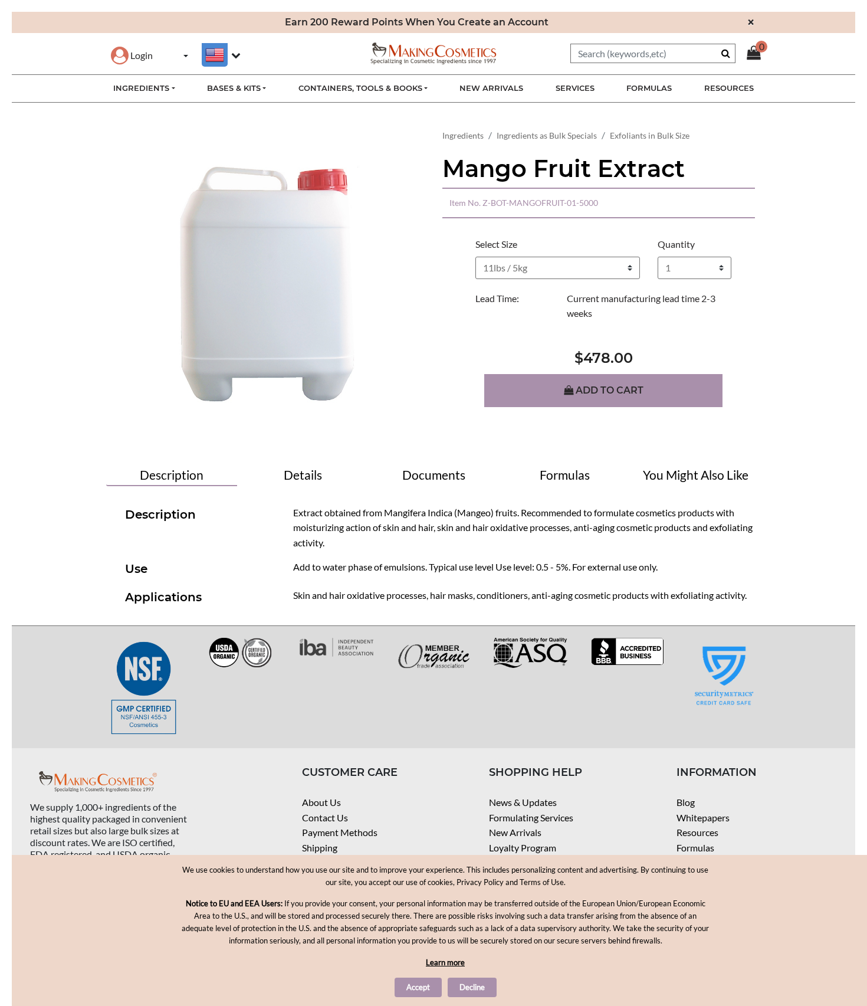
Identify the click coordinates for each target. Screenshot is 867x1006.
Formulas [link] (649, 88)
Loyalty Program (522, 847)
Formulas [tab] (565, 474)
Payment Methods (339, 832)
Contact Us (325, 817)
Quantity (676, 244)
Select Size (496, 244)
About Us (321, 802)
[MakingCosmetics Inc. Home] (433, 52)
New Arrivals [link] (491, 88)
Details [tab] (303, 474)
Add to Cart (608, 390)
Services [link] (575, 88)
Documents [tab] (433, 474)
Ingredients (463, 135)
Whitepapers (703, 817)
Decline (472, 987)
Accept (418, 987)
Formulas (695, 847)
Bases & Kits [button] (234, 88)
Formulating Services (531, 817)
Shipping (319, 847)
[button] (132, 55)
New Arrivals (515, 832)
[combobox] (652, 53)
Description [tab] (171, 474)
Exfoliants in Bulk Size (649, 135)
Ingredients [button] (141, 88)
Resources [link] (729, 88)
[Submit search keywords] (725, 53)
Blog (685, 802)
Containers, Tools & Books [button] (360, 88)
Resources (697, 832)
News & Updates (523, 802)
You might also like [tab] (695, 474)
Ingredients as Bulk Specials (547, 135)
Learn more (445, 962)
